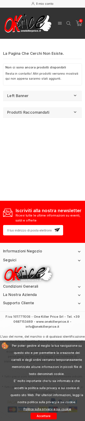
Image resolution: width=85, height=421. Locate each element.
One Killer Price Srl (49, 317)
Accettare (44, 416)
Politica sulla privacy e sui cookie (47, 409)
